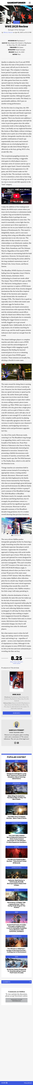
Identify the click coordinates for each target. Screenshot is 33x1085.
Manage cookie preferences (16, 1000)
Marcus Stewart (8, 32)
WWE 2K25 (16, 694)
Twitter (18, 743)
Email (15, 743)
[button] (30, 519)
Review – (16, 817)
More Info (16, 713)
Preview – (16, 950)
